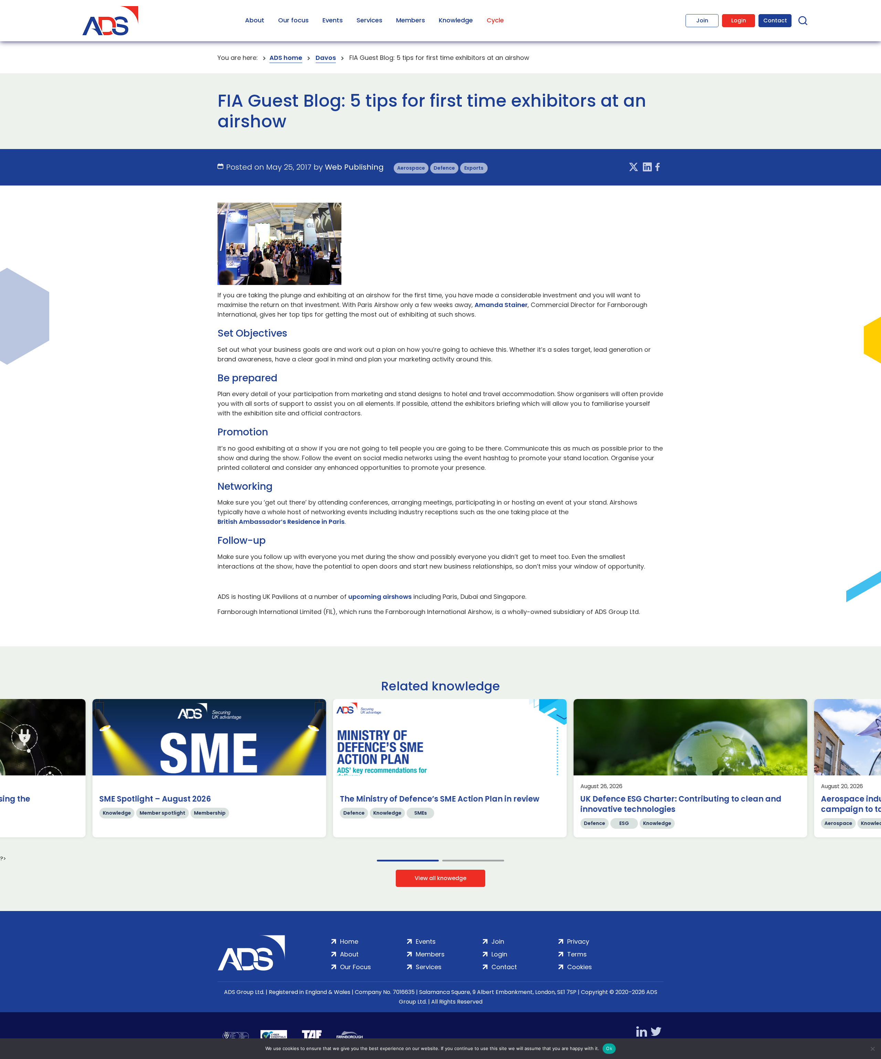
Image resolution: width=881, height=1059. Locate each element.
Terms (577, 954)
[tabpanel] (201, 768)
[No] (872, 1048)
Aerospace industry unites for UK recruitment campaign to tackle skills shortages (421, 804)
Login (738, 20)
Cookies (579, 967)
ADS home (285, 57)
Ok (609, 1048)
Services (369, 20)
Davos (326, 57)
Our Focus (355, 967)
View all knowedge (440, 878)
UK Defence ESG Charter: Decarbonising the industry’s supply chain (657, 804)
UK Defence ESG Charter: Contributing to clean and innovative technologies (191, 804)
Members (410, 20)
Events (332, 20)
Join (702, 20)
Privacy (578, 941)
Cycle (495, 20)
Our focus (293, 20)
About (254, 20)
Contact (775, 20)
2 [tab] (473, 860)
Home (349, 941)
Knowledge (456, 20)
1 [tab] (408, 860)
